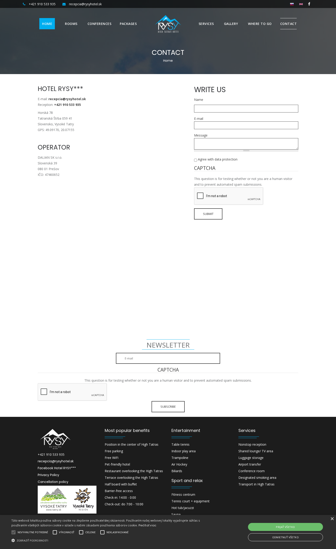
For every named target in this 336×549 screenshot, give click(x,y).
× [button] (332, 519)
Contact (288, 23)
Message (201, 135)
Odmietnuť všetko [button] (285, 537)
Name (198, 99)
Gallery (231, 23)
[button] (113, 540)
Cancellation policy (53, 481)
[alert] (168, 532)
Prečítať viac (148, 525)
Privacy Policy (48, 475)
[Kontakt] (292, 4)
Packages (128, 23)
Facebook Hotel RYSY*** (57, 468)
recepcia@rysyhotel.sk (56, 461)
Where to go (260, 23)
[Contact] (301, 4)
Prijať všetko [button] (285, 527)
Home (47, 23)
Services (206, 23)
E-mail (198, 118)
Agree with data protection (217, 159)
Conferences (100, 23)
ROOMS (71, 23)
